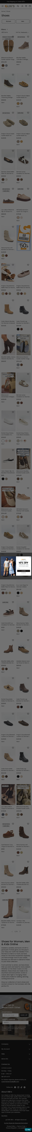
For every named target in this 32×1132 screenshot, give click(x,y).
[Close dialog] (30, 557)
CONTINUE (24, 570)
